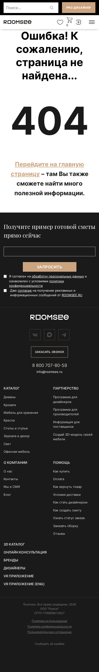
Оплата (58, 479)
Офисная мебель (17, 451)
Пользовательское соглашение (49, 632)
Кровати (10, 405)
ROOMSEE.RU (72, 295)
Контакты (11, 479)
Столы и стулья (16, 428)
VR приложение (19, 576)
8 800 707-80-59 (49, 365)
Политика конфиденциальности (49, 626)
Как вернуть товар (67, 487)
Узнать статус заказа (69, 518)
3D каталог (14, 544)
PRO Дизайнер (78, 7)
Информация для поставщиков (66, 424)
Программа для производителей (66, 412)
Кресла (9, 420)
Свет (7, 444)
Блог (7, 494)
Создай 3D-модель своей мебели (73, 437)
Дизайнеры (14, 568)
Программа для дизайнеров (65, 399)
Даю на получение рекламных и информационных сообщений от (46, 293)
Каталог (11, 388)
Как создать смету (67, 510)
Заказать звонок (49, 352)
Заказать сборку (65, 526)
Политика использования (49, 621)
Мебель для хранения (21, 413)
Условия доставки (67, 494)
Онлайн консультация (25, 552)
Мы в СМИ (12, 487)
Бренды (11, 560)
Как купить (61, 471)
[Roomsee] (49, 317)
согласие (25, 290)
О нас (8, 471)
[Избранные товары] (60, 22)
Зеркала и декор (17, 436)
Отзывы (59, 533)
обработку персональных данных (58, 276)
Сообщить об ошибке (49, 644)
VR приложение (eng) (24, 584)
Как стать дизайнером (70, 502)
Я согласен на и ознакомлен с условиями (48, 281)
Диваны (10, 397)
